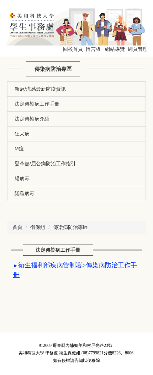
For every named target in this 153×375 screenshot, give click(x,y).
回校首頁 (73, 49)
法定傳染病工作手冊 (37, 104)
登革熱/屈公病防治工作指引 (45, 163)
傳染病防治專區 (70, 227)
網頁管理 (138, 49)
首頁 (17, 227)
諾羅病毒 (25, 193)
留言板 (93, 49)
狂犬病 (22, 133)
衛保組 (37, 227)
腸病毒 (22, 178)
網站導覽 (115, 49)
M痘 (19, 148)
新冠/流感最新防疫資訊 (40, 89)
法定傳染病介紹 (32, 119)
